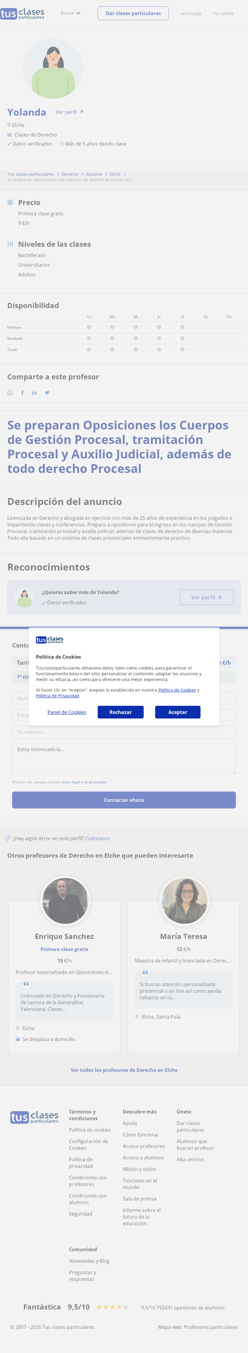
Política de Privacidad (57, 696)
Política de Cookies (177, 690)
